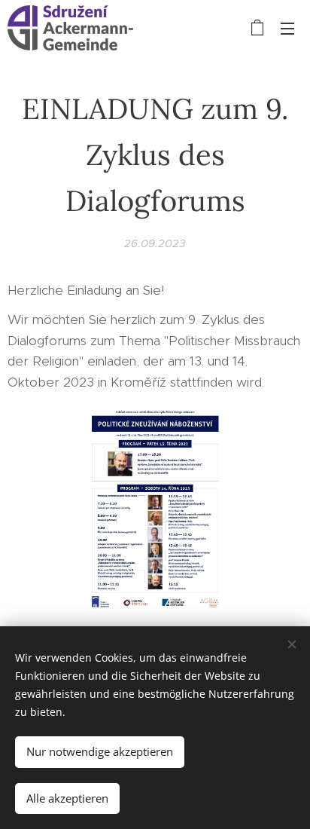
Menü (287, 28)
